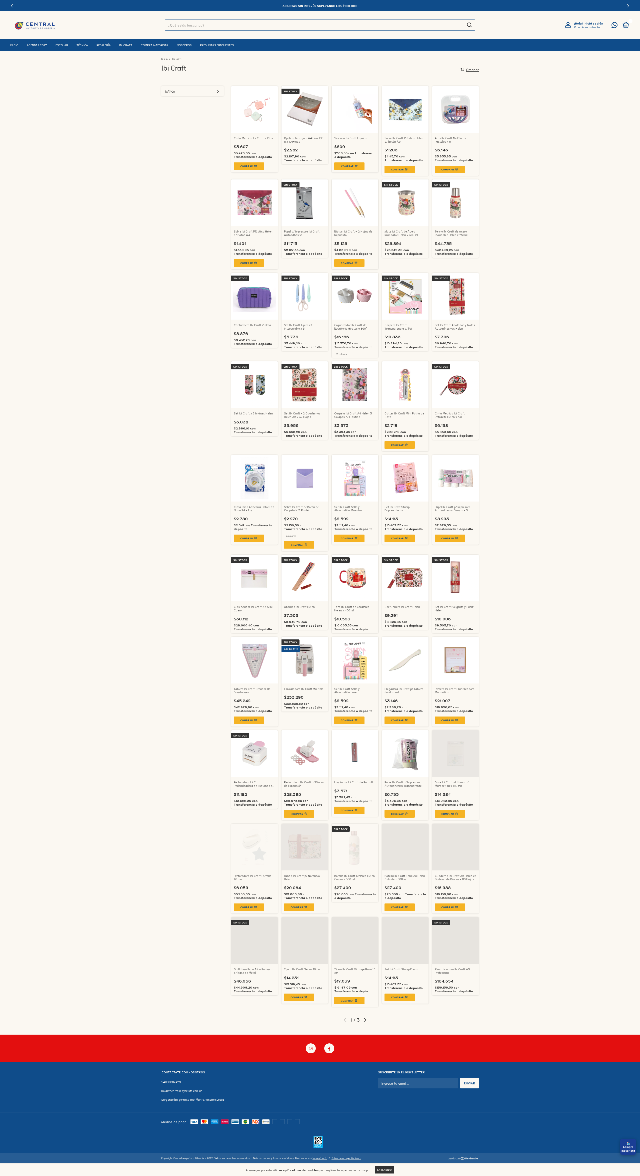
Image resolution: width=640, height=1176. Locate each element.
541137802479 (171, 1082)
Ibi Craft (125, 45)
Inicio (14, 45)
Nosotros (184, 45)
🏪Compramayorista (628, 1146)
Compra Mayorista (154, 45)
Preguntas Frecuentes (217, 45)
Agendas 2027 (37, 45)
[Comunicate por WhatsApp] (614, 26)
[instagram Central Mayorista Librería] (311, 1048)
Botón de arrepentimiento (346, 1157)
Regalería (103, 45)
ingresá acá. (319, 1157)
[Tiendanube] (463, 1158)
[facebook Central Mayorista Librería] (329, 1048)
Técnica (82, 45)
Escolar (62, 45)
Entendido (384, 1169)
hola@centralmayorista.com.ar (181, 1090)
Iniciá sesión (593, 23)
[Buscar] (469, 25)
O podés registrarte (587, 27)
